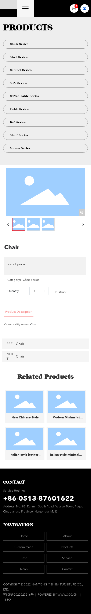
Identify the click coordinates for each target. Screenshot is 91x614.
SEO (8, 600)
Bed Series (18, 122)
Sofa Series (18, 83)
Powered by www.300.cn (57, 595)
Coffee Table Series (24, 96)
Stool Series (19, 57)
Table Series (19, 109)
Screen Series (20, 148)
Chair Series (19, 44)
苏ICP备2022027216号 (18, 595)
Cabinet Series (21, 70)
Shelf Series (19, 135)
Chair (20, 343)
